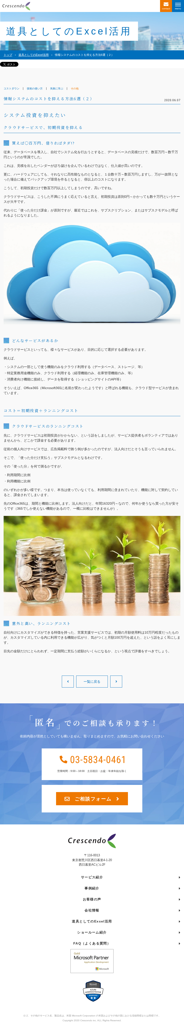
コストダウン (11, 88)
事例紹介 (92, 888)
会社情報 (92, 910)
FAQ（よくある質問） (92, 943)
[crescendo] (80, 6)
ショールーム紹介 (92, 932)
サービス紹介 (92, 877)
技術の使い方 (35, 88)
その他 (75, 88)
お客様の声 (92, 899)
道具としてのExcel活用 (92, 921)
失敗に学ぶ (56, 88)
